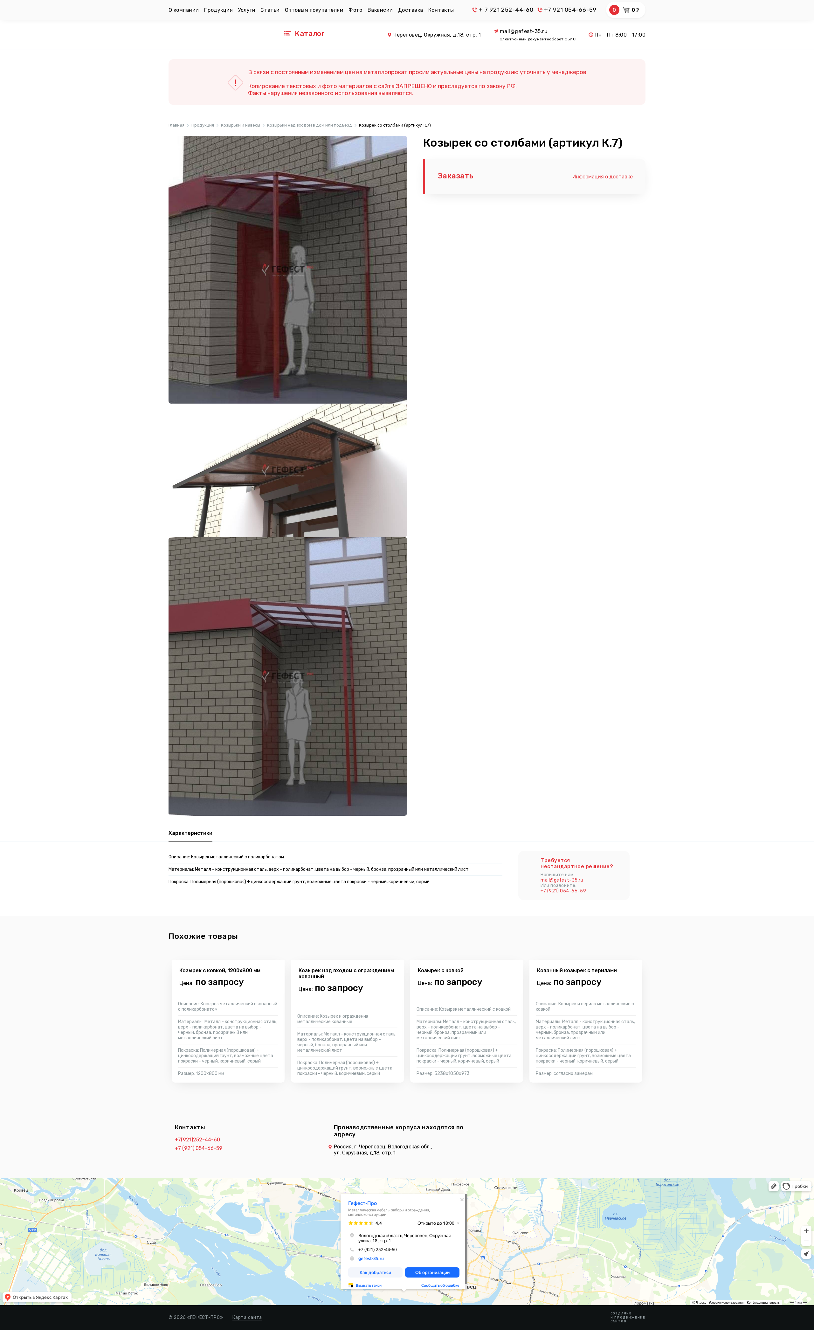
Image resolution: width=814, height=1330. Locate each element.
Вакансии (380, 10)
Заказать (455, 175)
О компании (184, 10)
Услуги (246, 10)
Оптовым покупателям (314, 10)
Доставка (410, 10)
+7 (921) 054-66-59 (563, 891)
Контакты (441, 10)
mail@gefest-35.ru (524, 31)
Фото (355, 10)
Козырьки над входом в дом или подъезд (309, 125)
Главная (176, 125)
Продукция (218, 10)
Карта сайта (247, 1317)
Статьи (270, 10)
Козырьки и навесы (240, 125)
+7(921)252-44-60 (197, 1140)
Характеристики (190, 833)
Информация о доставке (602, 177)
